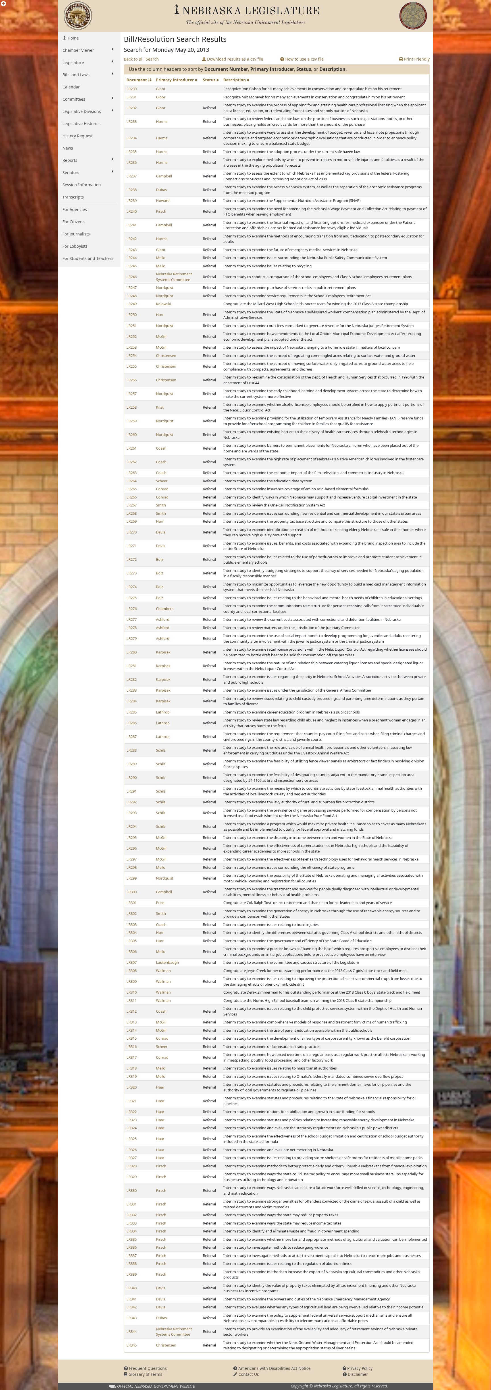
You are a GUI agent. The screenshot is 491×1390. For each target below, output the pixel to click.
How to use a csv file (304, 59)
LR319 (131, 1076)
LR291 (131, 791)
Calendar (71, 87)
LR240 (131, 211)
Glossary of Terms (144, 1374)
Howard (163, 200)
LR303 (131, 924)
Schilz (160, 750)
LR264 (131, 480)
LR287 (131, 736)
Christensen (166, 355)
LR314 (131, 1030)
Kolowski (163, 303)
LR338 (131, 1263)
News (68, 148)
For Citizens (74, 221)
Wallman (163, 970)
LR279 (131, 638)
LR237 (131, 176)
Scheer (161, 480)
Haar (160, 1087)
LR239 (131, 200)
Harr (160, 314)
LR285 (131, 712)
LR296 (131, 848)
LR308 (131, 970)
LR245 (131, 265)
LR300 (131, 891)
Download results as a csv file (234, 59)
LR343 (131, 1317)
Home (72, 38)
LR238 (131, 189)
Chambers (164, 608)
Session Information (82, 184)
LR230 (131, 88)
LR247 (131, 287)
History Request (78, 135)
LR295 (131, 837)
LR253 (131, 347)
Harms (161, 121)
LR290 (131, 777)
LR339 (131, 1274)
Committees (74, 99)
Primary (175, 79)
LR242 (131, 238)
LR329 (131, 1176)
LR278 (131, 627)
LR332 (131, 1214)
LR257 (131, 393)
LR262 (131, 461)
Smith (161, 505)
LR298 (131, 867)
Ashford (162, 619)
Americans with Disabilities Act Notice (274, 1368)
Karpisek (163, 652)
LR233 (131, 121)
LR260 (131, 434)
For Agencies (75, 209)
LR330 (131, 1190)
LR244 (131, 257)
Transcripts (73, 197)
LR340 (131, 1287)
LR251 (131, 325)
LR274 (131, 586)
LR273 (131, 573)
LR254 (131, 355)
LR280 (131, 652)
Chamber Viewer (78, 50)
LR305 (131, 940)
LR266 (131, 497)
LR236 (131, 162)
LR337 (131, 1255)
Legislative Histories (82, 123)
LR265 (131, 488)
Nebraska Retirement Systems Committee (174, 276)
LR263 (131, 472)
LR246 (131, 276)
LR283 (131, 690)
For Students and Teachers (88, 258)
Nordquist (164, 287)
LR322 (131, 1111)
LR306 (131, 951)
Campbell (164, 176)
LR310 (131, 992)
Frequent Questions (147, 1368)
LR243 (131, 249)
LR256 (131, 379)
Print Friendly (416, 59)
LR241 (131, 224)
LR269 (131, 521)
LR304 (131, 932)
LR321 (131, 1100)
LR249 (131, 303)
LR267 (131, 505)
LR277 (131, 619)
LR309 (131, 981)
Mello (160, 257)
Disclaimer (357, 1374)
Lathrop (163, 712)
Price (160, 902)
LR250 (131, 314)
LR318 (131, 1068)
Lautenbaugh (167, 962)
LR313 (131, 1022)
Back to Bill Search (141, 59)
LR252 (131, 336)
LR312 (131, 1011)
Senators (71, 172)
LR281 (131, 665)
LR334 (131, 1231)
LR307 (131, 962)
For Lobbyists (75, 246)
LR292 (131, 801)
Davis (160, 532)
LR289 (131, 763)
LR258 (131, 407)
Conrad (162, 488)
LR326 (131, 1149)
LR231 (131, 97)
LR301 (131, 902)
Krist (160, 407)
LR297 (131, 859)
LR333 (131, 1223)
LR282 (131, 679)
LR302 (131, 913)
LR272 (131, 559)
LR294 (131, 826)
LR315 (131, 1038)
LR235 (131, 151)
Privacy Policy (359, 1368)
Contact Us (248, 1374)
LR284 (131, 701)
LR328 (131, 1165)
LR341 (131, 1299)
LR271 (131, 545)
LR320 (131, 1087)
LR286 (131, 722)
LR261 (131, 448)
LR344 (131, 1331)
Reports (70, 160)
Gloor (160, 88)
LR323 (131, 1119)
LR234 (131, 137)
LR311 (131, 1000)
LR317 (131, 1057)
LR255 (131, 366)
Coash (161, 448)
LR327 (131, 1157)
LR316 (131, 1046)
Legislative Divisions (82, 111)
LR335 (131, 1239)
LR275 (131, 597)
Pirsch (161, 211)
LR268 (131, 513)
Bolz (159, 559)
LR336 (131, 1247)
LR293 (131, 812)
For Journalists (76, 234)
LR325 (131, 1138)
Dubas (161, 189)
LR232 (131, 107)
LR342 (131, 1307)
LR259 (131, 420)
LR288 (131, 750)
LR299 (131, 878)
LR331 (131, 1204)
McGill (161, 336)
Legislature (73, 62)
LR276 (131, 608)
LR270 (131, 532)
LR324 (131, 1127)
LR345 (131, 1345)
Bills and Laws (76, 74)
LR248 (131, 295)
